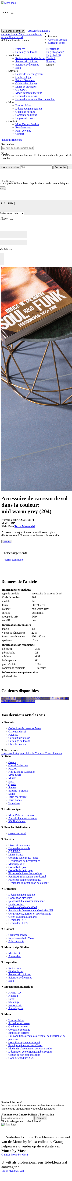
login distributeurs (11, 139)
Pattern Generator (25, 80)
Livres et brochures (26, 86)
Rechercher (60, 167)
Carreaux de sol (56, 42)
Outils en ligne (23, 77)
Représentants (23, 127)
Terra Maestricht (25, 526)
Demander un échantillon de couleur (35, 99)
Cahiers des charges (26, 83)
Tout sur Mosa (23, 105)
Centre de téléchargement (29, 74)
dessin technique (14, 559)
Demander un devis (26, 96)
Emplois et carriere (25, 118)
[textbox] (17, 148)
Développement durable (28, 108)
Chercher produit (57, 39)
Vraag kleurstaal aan (12, 1170)
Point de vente (23, 130)
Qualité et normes (25, 111)
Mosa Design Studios (27, 124)
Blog (18, 67)
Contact (19, 133)
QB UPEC (21, 89)
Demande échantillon (13, 31)
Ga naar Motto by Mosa (14, 1154)
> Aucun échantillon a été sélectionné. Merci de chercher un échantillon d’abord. (25, 34)
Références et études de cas (30, 58)
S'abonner (41, 1118)
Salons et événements (27, 64)
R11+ (10, 203)
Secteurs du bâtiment (26, 61)
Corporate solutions (26, 114)
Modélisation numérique (28, 92)
